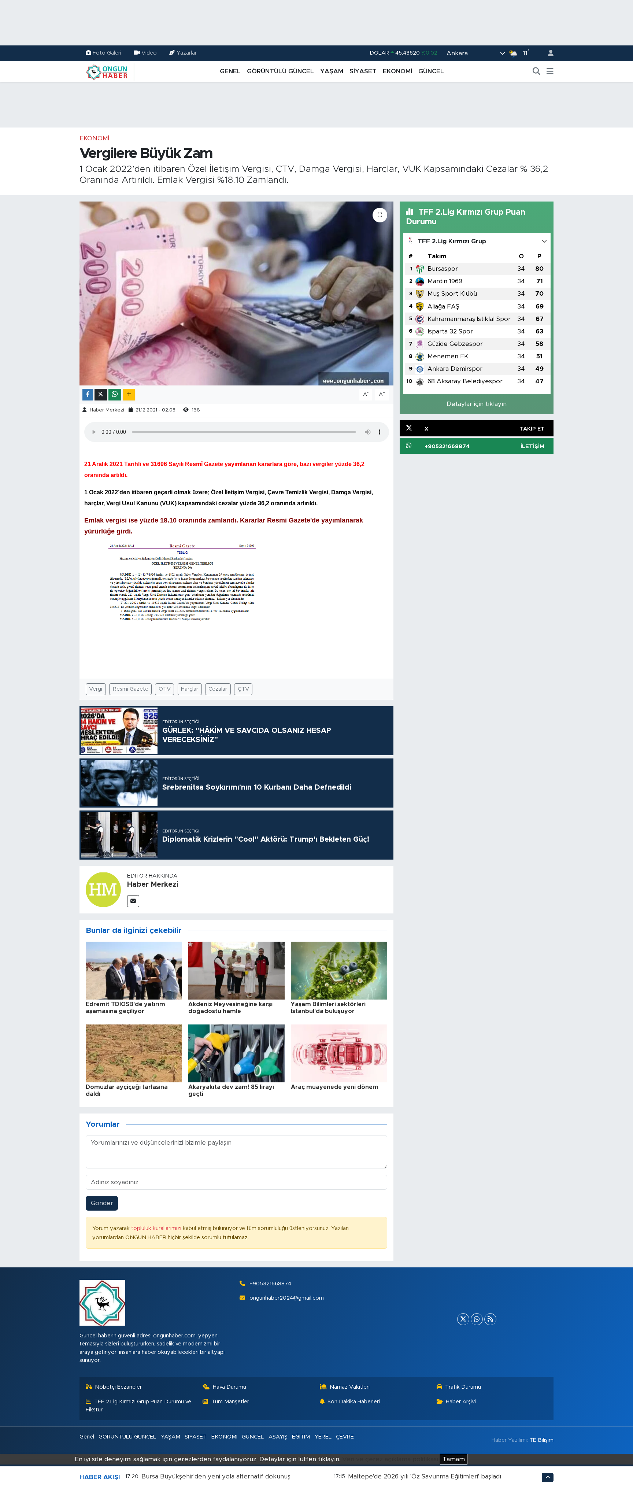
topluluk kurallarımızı (157, 1228)
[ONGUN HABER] (106, 71)
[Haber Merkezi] (103, 889)
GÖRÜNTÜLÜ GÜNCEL (280, 71)
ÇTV (243, 689)
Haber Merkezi (107, 410)
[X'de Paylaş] (101, 395)
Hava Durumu (229, 1387)
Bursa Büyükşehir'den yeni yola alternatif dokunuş (215, 1476)
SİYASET (363, 71)
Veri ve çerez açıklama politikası (390, 1459)
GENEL (230, 71)
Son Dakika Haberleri (353, 1401)
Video (149, 53)
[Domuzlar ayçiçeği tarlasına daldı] (134, 1053)
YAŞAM (331, 71)
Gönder (102, 1203)
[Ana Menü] (550, 71)
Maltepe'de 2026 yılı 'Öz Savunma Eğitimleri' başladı (424, 1476)
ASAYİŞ (278, 1437)
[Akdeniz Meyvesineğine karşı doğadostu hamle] (236, 970)
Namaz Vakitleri (350, 1387)
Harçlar (189, 689)
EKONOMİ (397, 71)
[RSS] (490, 1319)
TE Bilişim (541, 1440)
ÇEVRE (345, 1437)
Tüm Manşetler (230, 1401)
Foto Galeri (107, 53)
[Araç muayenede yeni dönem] (339, 1053)
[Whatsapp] (477, 1319)
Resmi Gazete (130, 689)
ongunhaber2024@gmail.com (286, 1298)
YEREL (323, 1437)
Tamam (454, 1459)
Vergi (95, 689)
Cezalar (217, 689)
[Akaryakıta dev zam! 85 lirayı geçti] (236, 1053)
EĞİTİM (301, 1437)
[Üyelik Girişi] (548, 53)
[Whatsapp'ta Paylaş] (114, 395)
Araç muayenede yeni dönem (334, 1087)
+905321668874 (270, 1283)
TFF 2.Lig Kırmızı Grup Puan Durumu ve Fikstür (139, 1405)
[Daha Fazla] (129, 395)
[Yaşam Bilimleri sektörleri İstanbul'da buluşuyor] (339, 970)
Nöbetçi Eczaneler (118, 1387)
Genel (86, 1437)
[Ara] (537, 71)
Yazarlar (187, 53)
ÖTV (165, 689)
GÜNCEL (431, 71)
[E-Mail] (133, 901)
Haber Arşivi (461, 1401)
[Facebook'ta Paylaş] (87, 395)
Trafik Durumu (463, 1387)
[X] (463, 1319)
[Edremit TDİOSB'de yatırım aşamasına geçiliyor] (134, 970)
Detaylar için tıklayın (477, 404)
